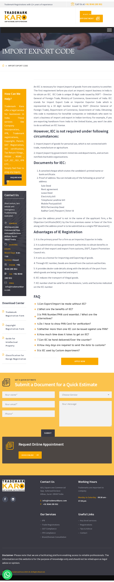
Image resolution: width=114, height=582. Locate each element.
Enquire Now (16, 177)
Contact (83, 532)
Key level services (88, 520)
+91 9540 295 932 (93, 4)
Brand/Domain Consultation (54, 537)
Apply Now (80, 361)
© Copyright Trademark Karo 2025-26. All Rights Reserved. (23, 572)
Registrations (86, 524)
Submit (48, 433)
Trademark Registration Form (15, 314)
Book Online (28, 455)
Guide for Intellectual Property (12, 342)
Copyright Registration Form (15, 327)
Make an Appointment (87, 16)
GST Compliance (49, 528)
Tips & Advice (86, 528)
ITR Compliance (49, 532)
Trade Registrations (51, 524)
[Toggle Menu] (109, 30)
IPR (43, 520)
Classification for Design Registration (16, 357)
